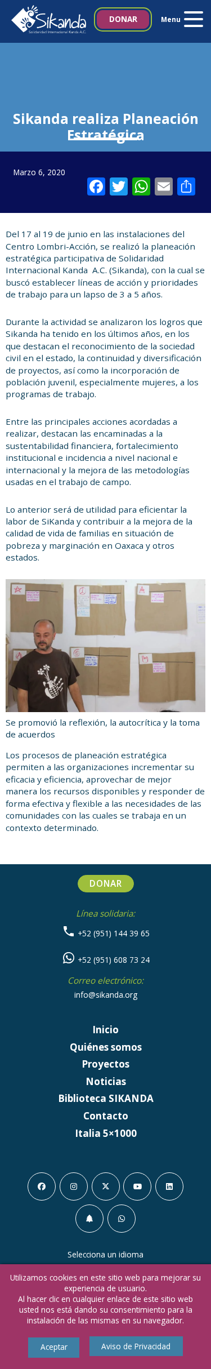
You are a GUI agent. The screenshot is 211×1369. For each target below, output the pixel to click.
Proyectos (105, 1063)
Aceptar (54, 1346)
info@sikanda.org (105, 994)
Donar (123, 19)
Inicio (105, 1029)
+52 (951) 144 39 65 (112, 933)
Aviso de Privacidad (135, 1346)
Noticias (106, 1081)
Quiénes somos (106, 1047)
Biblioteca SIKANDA (106, 1098)
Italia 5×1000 (106, 1133)
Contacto (105, 1115)
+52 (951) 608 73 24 (112, 959)
